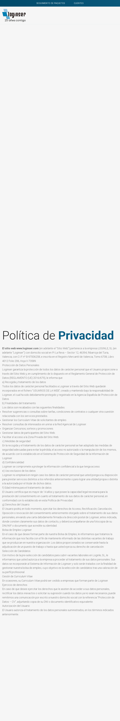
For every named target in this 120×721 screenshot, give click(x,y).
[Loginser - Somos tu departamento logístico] (14, 15)
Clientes (79, 3)
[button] (115, 15)
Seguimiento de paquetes (50, 3)
